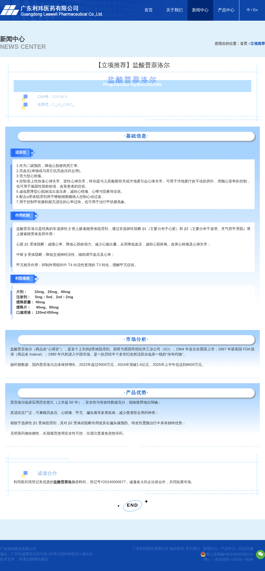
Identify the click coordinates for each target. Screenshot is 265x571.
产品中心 (226, 10)
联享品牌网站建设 (33, 559)
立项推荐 (258, 44)
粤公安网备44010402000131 (229, 555)
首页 (148, 10)
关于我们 (174, 10)
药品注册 (246, 549)
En (255, 10)
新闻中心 (200, 10)
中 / (249, 10)
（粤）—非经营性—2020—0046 (227, 560)
